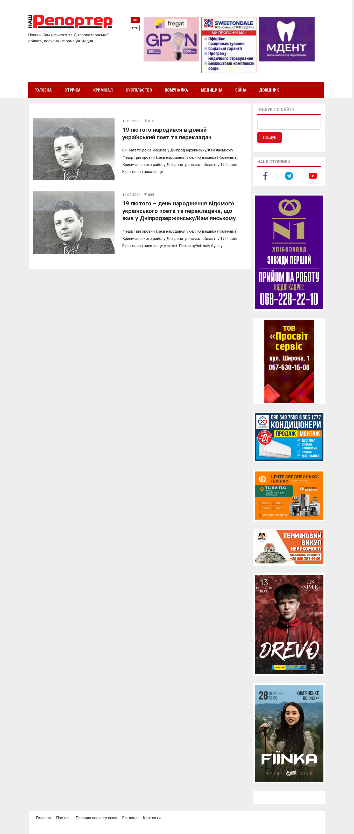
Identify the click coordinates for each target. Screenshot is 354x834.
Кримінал (103, 90)
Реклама (130, 818)
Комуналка (176, 90)
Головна (43, 90)
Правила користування (96, 818)
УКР (135, 20)
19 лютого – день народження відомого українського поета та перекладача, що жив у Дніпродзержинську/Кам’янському (179, 210)
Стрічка (73, 90)
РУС (135, 28)
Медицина (212, 90)
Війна (240, 90)
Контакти (152, 818)
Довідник (269, 90)
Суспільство (139, 90)
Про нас (63, 818)
